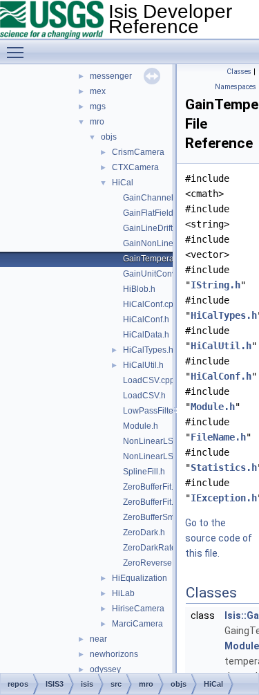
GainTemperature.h (159, 258)
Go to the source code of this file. (218, 538)
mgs (98, 106)
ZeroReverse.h (151, 563)
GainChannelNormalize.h (171, 198)
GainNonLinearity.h (159, 243)
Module (241, 645)
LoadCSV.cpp (149, 380)
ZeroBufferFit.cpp (155, 487)
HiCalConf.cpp (150, 304)
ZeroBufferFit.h (150, 502)
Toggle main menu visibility (18, 51)
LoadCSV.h (144, 395)
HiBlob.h (139, 289)
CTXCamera (135, 167)
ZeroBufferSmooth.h (160, 517)
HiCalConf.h (146, 319)
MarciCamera (137, 624)
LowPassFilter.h (152, 411)
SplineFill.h (144, 471)
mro (97, 122)
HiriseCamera (138, 608)
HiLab (123, 593)
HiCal (122, 182)
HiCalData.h (146, 335)
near (98, 639)
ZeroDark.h (144, 532)
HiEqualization (139, 578)
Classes (239, 71)
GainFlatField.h (151, 213)
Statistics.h (224, 467)
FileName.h (218, 437)
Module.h (140, 426)
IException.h (224, 497)
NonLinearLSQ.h (154, 456)
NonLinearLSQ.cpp (159, 441)
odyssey (105, 669)
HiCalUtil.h (143, 365)
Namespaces (235, 86)
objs (109, 137)
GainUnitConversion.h (165, 274)
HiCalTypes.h (148, 350)
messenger (111, 76)
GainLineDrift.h (151, 228)
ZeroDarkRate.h (153, 548)
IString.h (215, 284)
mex (98, 91)
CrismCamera (138, 152)
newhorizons (114, 654)
